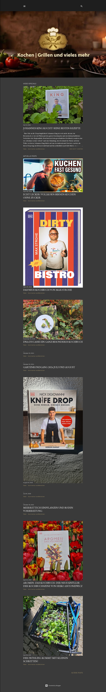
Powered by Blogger (55, 685)
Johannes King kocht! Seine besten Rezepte (51, 128)
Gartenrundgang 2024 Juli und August (49, 367)
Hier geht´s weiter (76, 149)
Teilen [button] (24, 149)
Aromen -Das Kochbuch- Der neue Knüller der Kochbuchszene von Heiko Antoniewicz (52, 584)
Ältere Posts (77, 673)
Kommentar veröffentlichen (36, 149)
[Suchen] (81, 6)
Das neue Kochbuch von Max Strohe (47, 289)
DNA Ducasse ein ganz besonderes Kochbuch (53, 341)
